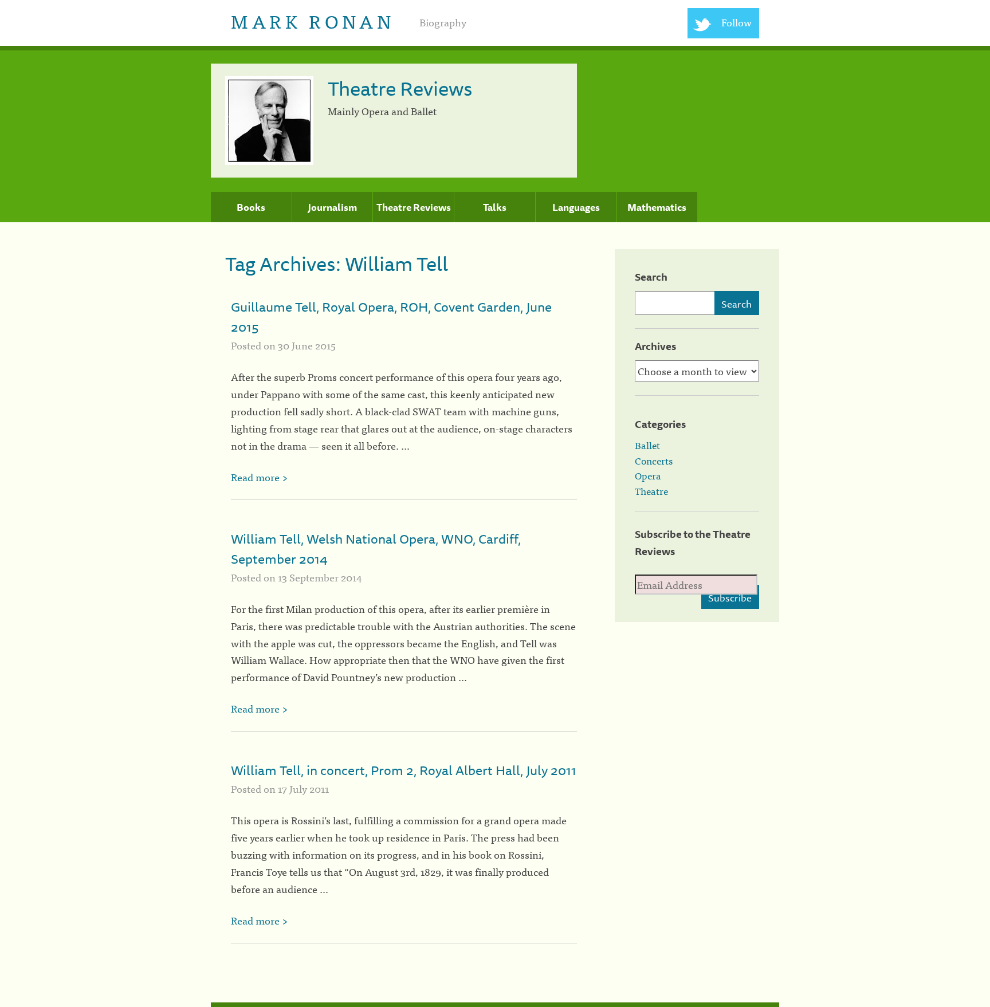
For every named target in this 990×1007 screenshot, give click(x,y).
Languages (576, 207)
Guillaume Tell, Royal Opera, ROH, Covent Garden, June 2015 (391, 316)
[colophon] (495, 1004)
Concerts (654, 460)
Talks (494, 207)
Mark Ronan (312, 20)
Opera (648, 475)
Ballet (647, 445)
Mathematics (656, 207)
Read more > (259, 477)
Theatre (651, 490)
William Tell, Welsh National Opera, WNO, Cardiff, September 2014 (376, 548)
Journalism (332, 207)
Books (251, 207)
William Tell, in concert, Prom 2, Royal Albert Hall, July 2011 (403, 770)
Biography (442, 22)
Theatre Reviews (413, 207)
